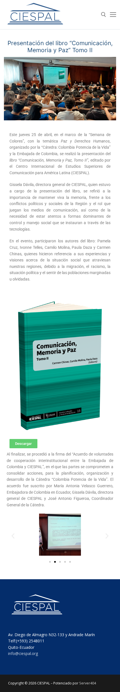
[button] (12, 535)
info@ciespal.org (23, 653)
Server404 (87, 683)
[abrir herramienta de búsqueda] (103, 14)
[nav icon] (113, 15)
